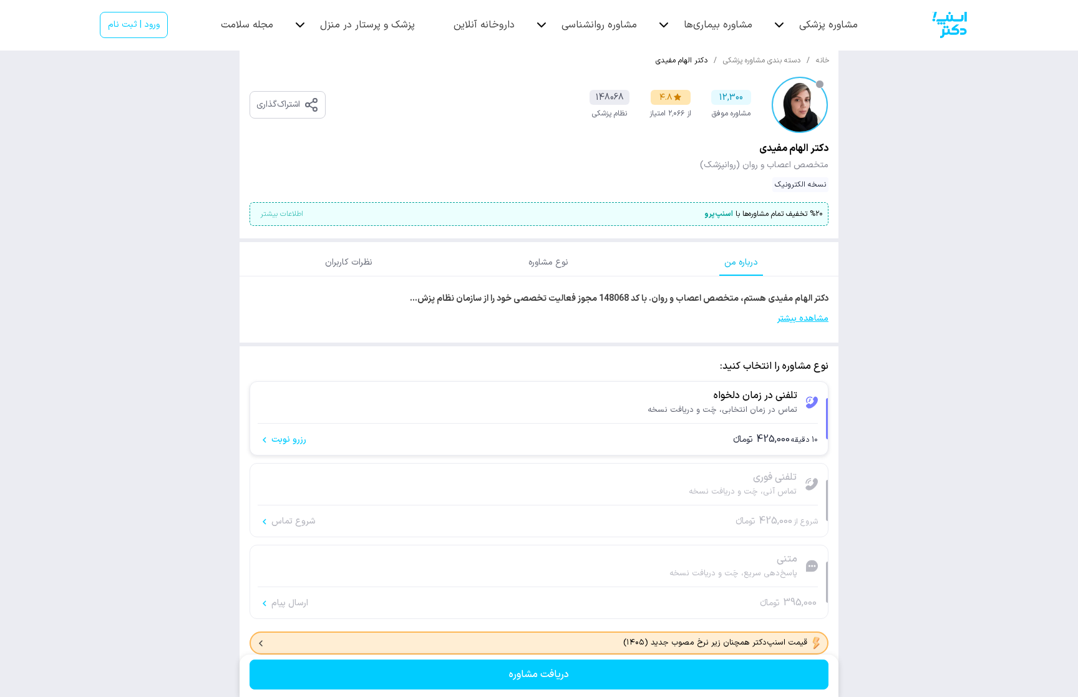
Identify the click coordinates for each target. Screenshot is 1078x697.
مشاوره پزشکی (828, 24)
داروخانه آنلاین (484, 24)
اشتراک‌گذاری (278, 104)
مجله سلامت (247, 24)
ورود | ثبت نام (134, 24)
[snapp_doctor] (949, 25)
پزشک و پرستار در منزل (367, 24)
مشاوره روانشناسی (599, 24)
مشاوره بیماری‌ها (718, 24)
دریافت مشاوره (539, 674)
